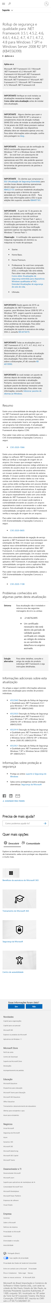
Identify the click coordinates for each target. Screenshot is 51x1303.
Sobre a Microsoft (9, 1222)
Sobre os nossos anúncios (12, 1277)
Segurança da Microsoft (31, 784)
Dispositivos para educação (12, 1088)
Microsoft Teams (9, 1160)
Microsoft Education (10, 1083)
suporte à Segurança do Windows (28, 775)
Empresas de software (11, 1200)
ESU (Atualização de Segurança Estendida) (22, 181)
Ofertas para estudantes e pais (14, 1111)
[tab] (12, 843)
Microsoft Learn (8, 1178)
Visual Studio (7, 1205)
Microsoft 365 (8, 1030)
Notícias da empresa (10, 1227)
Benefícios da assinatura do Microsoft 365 (21, 880)
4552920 (14, 713)
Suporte (6, 10)
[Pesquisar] (44, 823)
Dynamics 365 (8, 1142)
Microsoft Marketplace (11, 1191)
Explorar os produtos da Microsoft (15, 1035)
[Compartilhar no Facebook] (5, 795)
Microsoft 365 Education (11, 1097)
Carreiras (6, 1218)
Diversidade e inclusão (11, 1241)
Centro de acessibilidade (13, 972)
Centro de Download (10, 1057)
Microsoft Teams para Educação (14, 1092)
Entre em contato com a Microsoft (15, 1269)
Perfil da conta (8, 1052)
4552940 (14, 700)
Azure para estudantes (11, 1115)
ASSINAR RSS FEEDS (15, 801)
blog (22, 136)
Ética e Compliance (10, 1273)
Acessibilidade (8, 1245)
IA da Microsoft (8, 1128)
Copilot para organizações (12, 1021)
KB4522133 (9, 189)
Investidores (7, 1236)
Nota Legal (22, 1273)
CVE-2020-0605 (17, 530)
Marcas (30, 1273)
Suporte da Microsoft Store (12, 1061)
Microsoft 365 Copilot (10, 1155)
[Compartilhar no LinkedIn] (10, 795)
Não (34, 1006)
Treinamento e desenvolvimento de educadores (19, 1106)
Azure (5, 1137)
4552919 (14, 729)
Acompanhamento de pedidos (13, 1070)
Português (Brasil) (14, 1253)
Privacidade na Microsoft (11, 1231)
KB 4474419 (24, 332)
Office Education (9, 1101)
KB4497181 (35, 200)
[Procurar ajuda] (10, 3)
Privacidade (33, 1269)
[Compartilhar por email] (16, 795)
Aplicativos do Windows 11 (12, 1039)
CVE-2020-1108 (17, 584)
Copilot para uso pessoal (11, 1025)
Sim (16, 1006)
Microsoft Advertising (10, 1151)
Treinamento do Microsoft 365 (16, 910)
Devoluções (7, 1066)
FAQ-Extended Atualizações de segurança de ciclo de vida (27, 284)
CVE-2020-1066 (17, 447)
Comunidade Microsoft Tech (13, 1187)
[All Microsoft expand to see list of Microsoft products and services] (3, 3)
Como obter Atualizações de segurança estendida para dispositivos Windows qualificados (28, 279)
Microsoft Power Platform (12, 1196)
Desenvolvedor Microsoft (12, 1173)
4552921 (14, 745)
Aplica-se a (9, 56)
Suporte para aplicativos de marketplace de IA (19, 1182)
